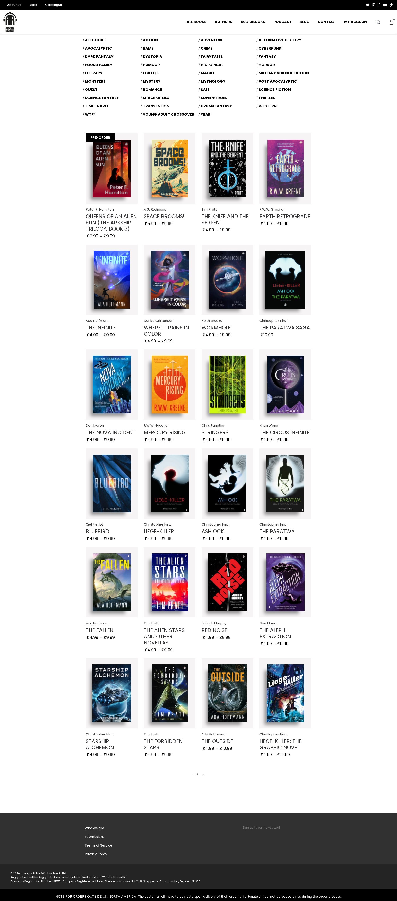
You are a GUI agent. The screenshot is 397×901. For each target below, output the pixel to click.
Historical (212, 65)
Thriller (267, 98)
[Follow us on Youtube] (385, 5)
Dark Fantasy (99, 57)
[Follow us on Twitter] (367, 5)
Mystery (151, 82)
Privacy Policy (96, 854)
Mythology (213, 82)
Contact (327, 22)
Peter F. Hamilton (100, 209)
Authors (223, 22)
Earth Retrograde (284, 216)
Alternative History (280, 40)
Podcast (282, 22)
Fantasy (267, 57)
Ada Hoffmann (97, 321)
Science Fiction (275, 90)
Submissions (94, 837)
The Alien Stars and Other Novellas (164, 637)
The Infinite (101, 328)
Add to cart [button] (285, 281)
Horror (267, 65)
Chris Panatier (213, 425)
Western (268, 106)
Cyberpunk (270, 49)
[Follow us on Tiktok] (391, 5)
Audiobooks (252, 22)
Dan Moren (95, 425)
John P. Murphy (214, 623)
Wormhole (216, 328)
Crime (207, 49)
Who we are (94, 828)
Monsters (95, 82)
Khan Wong (268, 425)
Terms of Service (98, 845)
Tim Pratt (209, 209)
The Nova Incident (111, 433)
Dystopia (152, 57)
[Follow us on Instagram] (373, 5)
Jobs (33, 5)
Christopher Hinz (273, 321)
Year (205, 115)
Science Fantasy (102, 98)
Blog (305, 22)
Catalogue (53, 5)
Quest (91, 90)
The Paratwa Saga (284, 328)
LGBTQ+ (150, 73)
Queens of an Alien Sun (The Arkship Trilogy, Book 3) (111, 223)
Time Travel (97, 106)
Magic (207, 73)
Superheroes (214, 98)
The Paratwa (277, 531)
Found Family (98, 65)
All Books (197, 22)
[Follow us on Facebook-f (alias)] (379, 5)
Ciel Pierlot (94, 524)
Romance (152, 90)
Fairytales (212, 57)
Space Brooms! (164, 216)
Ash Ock (213, 531)
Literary (94, 73)
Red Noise (214, 630)
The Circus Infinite (284, 433)
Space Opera (156, 98)
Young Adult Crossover (168, 115)
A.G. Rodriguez (155, 209)
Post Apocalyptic (278, 82)
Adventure (212, 40)
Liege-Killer (159, 531)
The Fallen (100, 630)
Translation (156, 106)
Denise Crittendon (158, 321)
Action (150, 40)
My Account (356, 22)
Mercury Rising (165, 433)
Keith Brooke (212, 321)
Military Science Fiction (284, 73)
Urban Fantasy (216, 106)
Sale (205, 90)
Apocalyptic (98, 49)
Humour (151, 65)
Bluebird (97, 531)
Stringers (215, 433)
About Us (14, 5)
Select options (112, 175)
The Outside (217, 741)
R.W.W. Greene (271, 209)
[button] (378, 22)
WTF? (90, 115)
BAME (148, 49)
